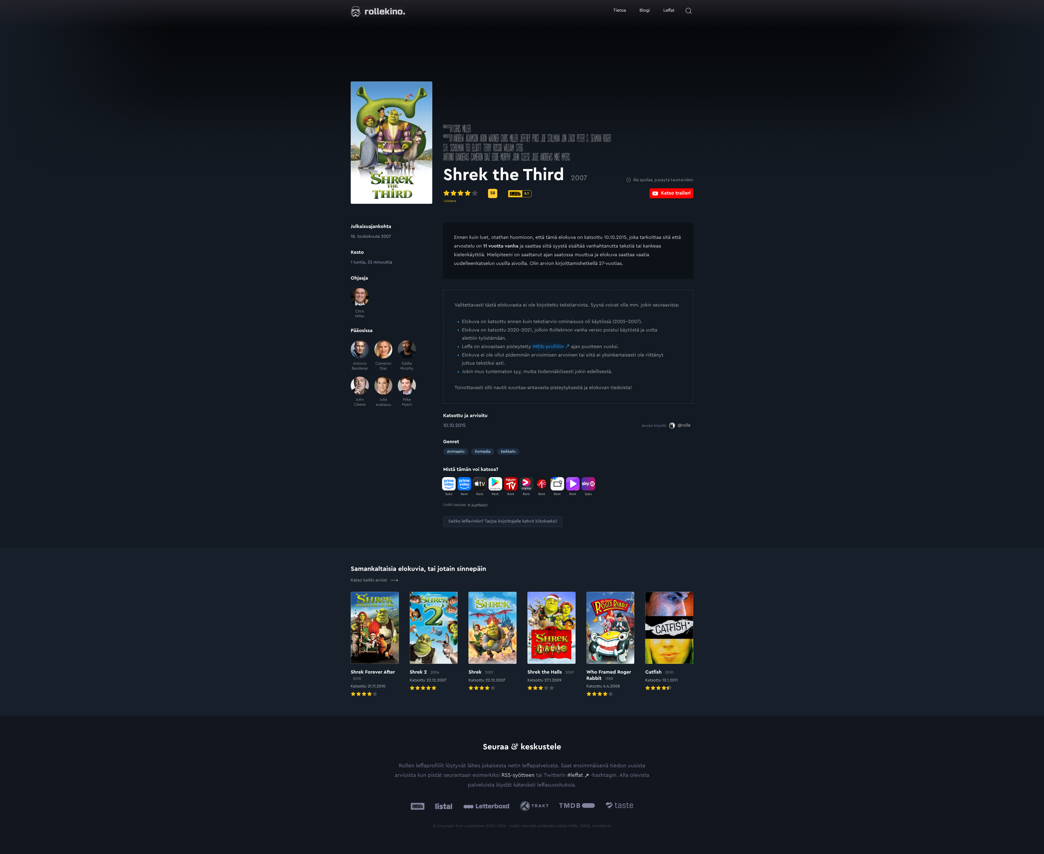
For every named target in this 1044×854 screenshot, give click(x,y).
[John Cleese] (360, 392)
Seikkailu (508, 451)
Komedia (482, 451)
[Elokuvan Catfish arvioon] (669, 642)
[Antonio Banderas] (360, 355)
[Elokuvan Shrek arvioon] (492, 642)
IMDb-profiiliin (548, 346)
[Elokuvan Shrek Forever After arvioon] (375, 645)
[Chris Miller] (360, 303)
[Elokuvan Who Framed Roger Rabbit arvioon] (610, 645)
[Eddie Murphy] (407, 355)
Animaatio (456, 451)
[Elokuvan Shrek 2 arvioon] (434, 642)
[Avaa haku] (688, 11)
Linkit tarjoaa (454, 505)
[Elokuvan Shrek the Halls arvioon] (551, 642)
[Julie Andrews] (383, 392)
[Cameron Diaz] (383, 355)
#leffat (575, 775)
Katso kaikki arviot (369, 580)
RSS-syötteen (518, 775)
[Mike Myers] (407, 392)
